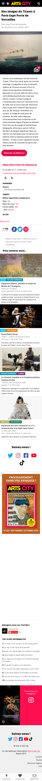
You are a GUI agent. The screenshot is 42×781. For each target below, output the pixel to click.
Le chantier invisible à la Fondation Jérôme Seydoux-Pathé (20, 378)
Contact (39, 757)
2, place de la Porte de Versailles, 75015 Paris (19, 173)
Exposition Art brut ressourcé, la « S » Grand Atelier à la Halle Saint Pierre (18, 426)
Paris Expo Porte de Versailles (20, 164)
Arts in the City (33, 751)
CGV (40, 766)
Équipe (39, 760)
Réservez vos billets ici (14, 153)
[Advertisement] (21, 563)
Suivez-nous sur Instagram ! (31, 692)
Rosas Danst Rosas (9, 334)
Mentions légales (34, 763)
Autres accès (4, 221)
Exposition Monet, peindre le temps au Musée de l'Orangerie (18, 284)
